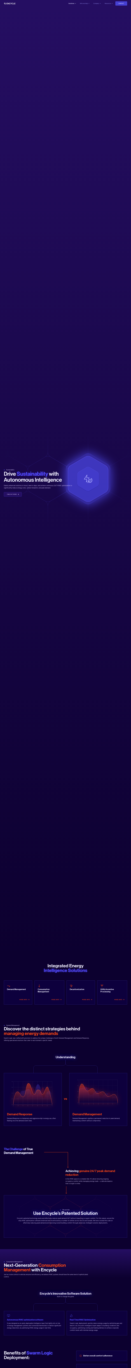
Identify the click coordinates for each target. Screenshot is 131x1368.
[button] (72, 3)
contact (121, 3)
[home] (9, 3)
